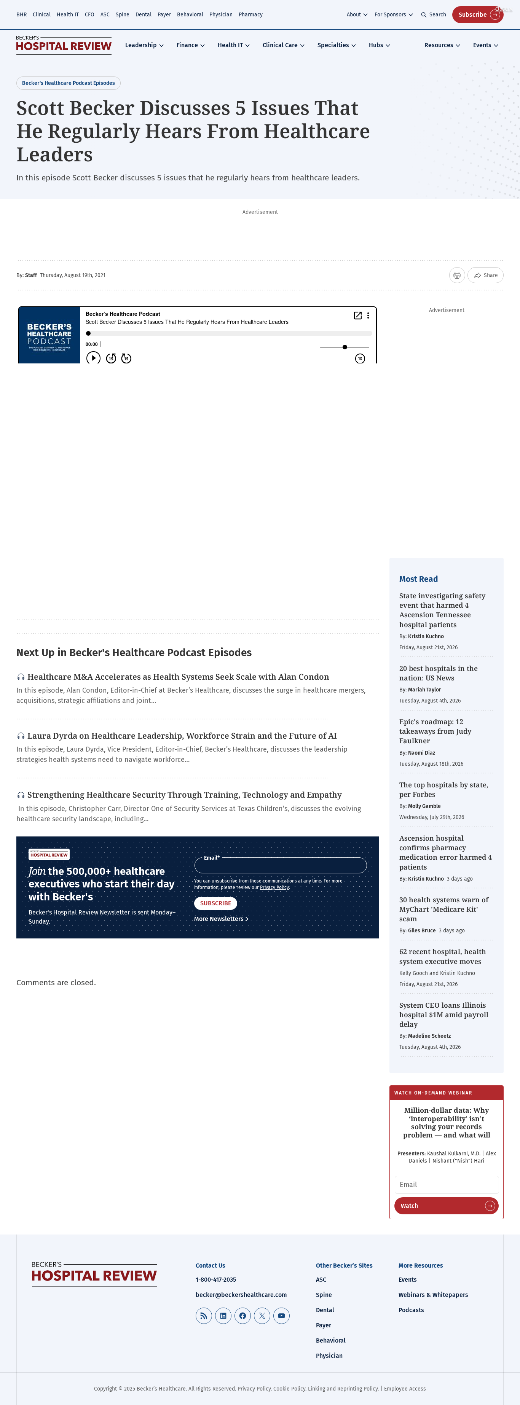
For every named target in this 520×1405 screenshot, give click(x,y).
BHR (21, 14)
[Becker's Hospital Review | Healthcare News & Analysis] (64, 45)
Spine (122, 14)
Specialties (333, 45)
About (354, 14)
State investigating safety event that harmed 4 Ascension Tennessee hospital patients (442, 610)
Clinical (42, 14)
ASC (105, 14)
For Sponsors (390, 14)
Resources (438, 45)
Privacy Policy (274, 887)
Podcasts (411, 1310)
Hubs (376, 45)
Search (437, 14)
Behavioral (190, 14)
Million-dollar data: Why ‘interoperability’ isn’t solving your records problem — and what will (446, 1122)
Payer (164, 14)
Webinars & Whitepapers (433, 1294)
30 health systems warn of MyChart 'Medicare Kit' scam (443, 909)
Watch (409, 1205)
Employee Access (405, 1389)
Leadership (141, 45)
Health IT (68, 14)
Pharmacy (251, 14)
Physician (221, 14)
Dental (144, 14)
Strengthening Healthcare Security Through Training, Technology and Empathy (184, 794)
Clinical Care (280, 45)
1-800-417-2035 (216, 1279)
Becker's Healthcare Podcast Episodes (68, 83)
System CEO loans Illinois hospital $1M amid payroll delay (443, 1014)
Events (482, 45)
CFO (89, 14)
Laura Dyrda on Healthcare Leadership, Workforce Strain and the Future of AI (182, 735)
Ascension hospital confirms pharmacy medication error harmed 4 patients (445, 852)
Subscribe (473, 14)
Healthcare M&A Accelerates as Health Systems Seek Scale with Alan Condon (178, 676)
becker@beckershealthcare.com (241, 1294)
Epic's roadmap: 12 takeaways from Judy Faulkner (435, 731)
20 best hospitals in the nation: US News (438, 673)
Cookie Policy (289, 1389)
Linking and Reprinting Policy (343, 1389)
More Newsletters (219, 918)
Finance (187, 45)
